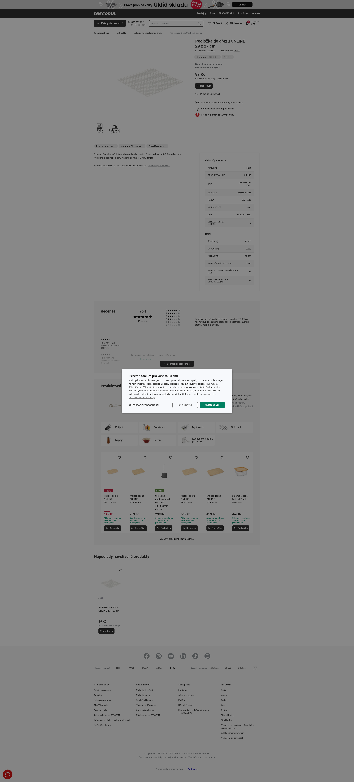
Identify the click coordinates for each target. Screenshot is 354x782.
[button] (144, 405)
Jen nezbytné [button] (185, 405)
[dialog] (177, 391)
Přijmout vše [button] (212, 405)
